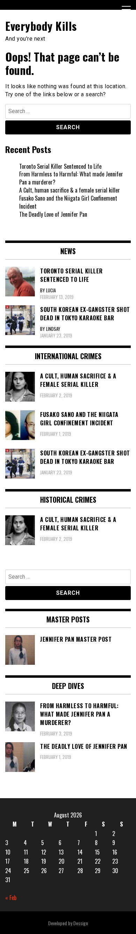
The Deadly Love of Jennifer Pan (53, 214)
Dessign (80, 923)
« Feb (10, 897)
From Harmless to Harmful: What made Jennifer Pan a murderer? (71, 178)
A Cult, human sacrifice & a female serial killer (69, 190)
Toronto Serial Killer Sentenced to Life (60, 166)
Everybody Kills (41, 26)
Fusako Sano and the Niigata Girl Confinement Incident (68, 202)
